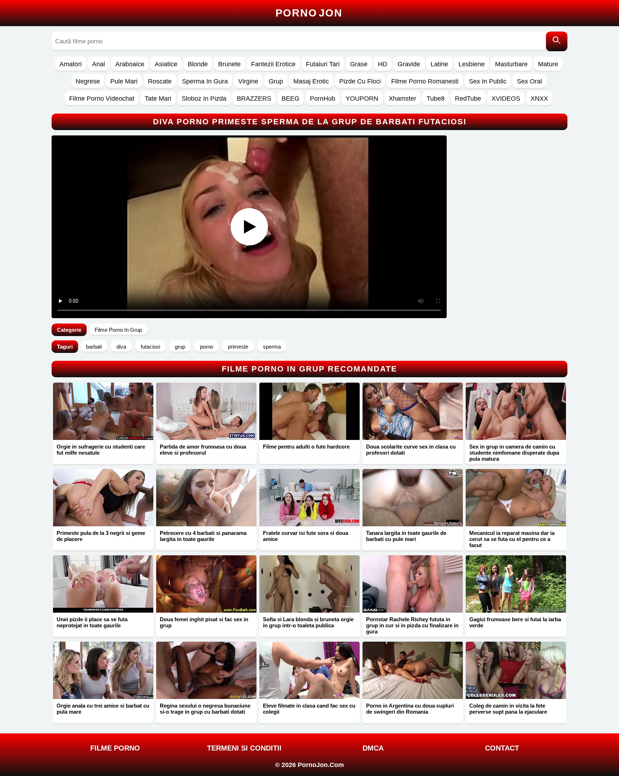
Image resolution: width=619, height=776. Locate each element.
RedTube (468, 98)
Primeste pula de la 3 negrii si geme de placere (101, 536)
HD (382, 64)
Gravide (409, 64)
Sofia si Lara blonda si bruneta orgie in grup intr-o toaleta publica (308, 622)
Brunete (229, 64)
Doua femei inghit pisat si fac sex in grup (204, 622)
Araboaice (129, 64)
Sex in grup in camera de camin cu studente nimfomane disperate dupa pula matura (514, 453)
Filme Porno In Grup (118, 330)
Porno (308, 13)
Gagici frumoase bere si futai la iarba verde (515, 622)
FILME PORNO (115, 748)
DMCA (373, 748)
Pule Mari (124, 81)
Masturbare (511, 64)
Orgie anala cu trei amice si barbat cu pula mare (103, 709)
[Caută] (556, 41)
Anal (98, 64)
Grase (359, 64)
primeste (238, 347)
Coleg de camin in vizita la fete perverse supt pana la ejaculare (508, 709)
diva (121, 347)
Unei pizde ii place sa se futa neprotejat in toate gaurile (92, 622)
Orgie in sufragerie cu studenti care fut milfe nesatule (101, 450)
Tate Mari (158, 98)
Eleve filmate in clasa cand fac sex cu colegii (309, 709)
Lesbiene (472, 64)
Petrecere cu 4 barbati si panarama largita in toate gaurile (203, 536)
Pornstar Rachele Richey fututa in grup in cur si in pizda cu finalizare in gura (412, 625)
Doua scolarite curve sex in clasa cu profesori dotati (411, 450)
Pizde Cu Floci (360, 81)
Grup (276, 81)
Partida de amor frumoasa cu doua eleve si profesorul (203, 450)
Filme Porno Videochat (101, 98)
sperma (272, 347)
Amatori (70, 64)
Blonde (198, 64)
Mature (548, 64)
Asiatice (166, 64)
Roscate (160, 81)
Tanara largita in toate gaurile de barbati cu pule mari (406, 536)
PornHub (322, 98)
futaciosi (150, 347)
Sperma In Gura (205, 81)
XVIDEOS (505, 98)
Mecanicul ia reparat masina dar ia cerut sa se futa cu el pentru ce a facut (512, 539)
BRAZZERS (254, 98)
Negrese (88, 81)
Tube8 (436, 98)
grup (180, 347)
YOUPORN (362, 98)
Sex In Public (488, 81)
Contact (502, 748)
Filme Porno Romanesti (425, 81)
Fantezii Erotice (273, 64)
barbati (94, 347)
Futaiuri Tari (323, 64)
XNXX (539, 98)
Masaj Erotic (311, 81)
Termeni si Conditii (244, 748)
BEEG (290, 98)
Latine (439, 64)
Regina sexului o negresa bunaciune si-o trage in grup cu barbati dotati (205, 709)
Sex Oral (529, 81)
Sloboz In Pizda (204, 98)
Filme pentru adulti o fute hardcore (306, 447)
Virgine (248, 81)
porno (206, 347)
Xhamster (402, 98)
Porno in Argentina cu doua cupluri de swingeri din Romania (410, 709)
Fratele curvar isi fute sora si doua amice (305, 536)
